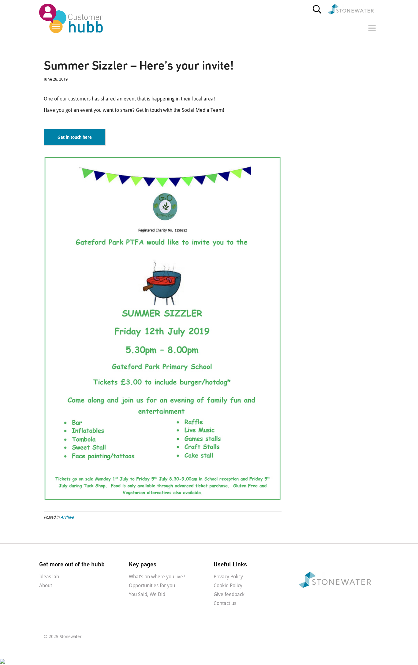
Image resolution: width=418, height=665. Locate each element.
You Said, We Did (147, 594)
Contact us (225, 603)
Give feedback (229, 594)
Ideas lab (49, 577)
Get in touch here (75, 137)
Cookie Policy (228, 585)
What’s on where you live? (157, 577)
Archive (67, 517)
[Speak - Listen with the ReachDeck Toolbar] (43, 661)
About (45, 585)
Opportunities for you (152, 585)
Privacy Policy (228, 577)
